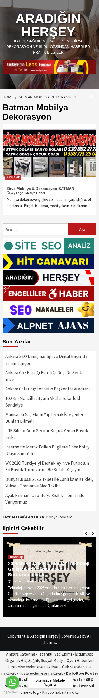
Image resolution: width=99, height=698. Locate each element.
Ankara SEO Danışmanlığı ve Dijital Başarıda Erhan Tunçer (46, 360)
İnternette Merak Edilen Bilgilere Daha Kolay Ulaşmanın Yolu (47, 450)
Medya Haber (35, 193)
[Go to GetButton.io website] (12, 692)
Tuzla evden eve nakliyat (41, 673)
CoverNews (71, 636)
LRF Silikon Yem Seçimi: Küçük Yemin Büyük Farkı (46, 434)
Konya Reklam (59, 517)
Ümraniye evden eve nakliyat (33, 666)
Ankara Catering (20, 654)
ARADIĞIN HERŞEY (48, 25)
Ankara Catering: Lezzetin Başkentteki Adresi (47, 389)
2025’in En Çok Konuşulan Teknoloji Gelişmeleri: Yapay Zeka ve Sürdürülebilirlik (48, 569)
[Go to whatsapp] (12, 682)
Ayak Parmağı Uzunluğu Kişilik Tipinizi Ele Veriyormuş (44, 498)
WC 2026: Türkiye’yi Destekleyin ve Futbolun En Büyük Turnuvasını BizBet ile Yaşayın (47, 466)
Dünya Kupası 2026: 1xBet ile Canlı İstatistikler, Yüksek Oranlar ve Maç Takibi (49, 482)
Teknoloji (16, 557)
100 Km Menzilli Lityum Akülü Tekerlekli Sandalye (43, 401)
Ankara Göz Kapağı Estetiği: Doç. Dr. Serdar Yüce (45, 376)
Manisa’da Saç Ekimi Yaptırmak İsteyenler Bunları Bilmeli (44, 418)
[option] (49, 577)
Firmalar (13, 177)
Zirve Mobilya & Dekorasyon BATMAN (40, 188)
